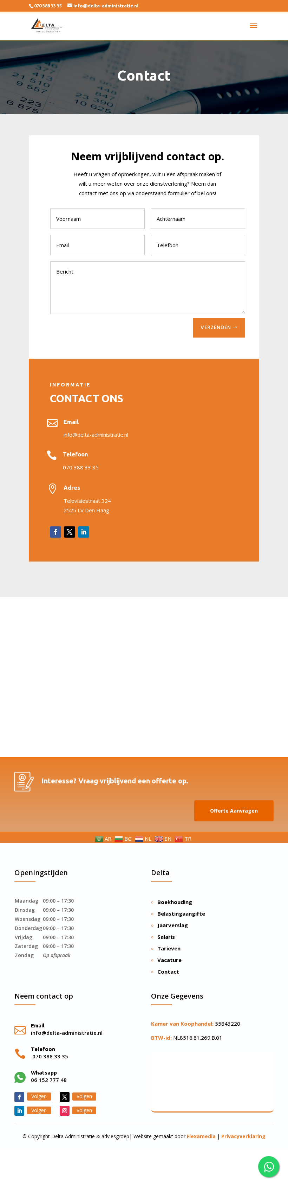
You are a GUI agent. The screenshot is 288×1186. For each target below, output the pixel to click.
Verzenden (216, 327)
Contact (168, 971)
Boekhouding (174, 901)
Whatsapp (44, 1073)
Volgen (39, 1096)
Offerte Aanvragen (234, 810)
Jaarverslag (172, 925)
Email (71, 422)
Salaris (166, 936)
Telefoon (75, 454)
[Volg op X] (69, 532)
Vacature (169, 959)
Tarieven (169, 948)
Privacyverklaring (243, 1136)
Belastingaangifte (181, 913)
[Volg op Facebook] (55, 532)
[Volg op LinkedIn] (83, 532)
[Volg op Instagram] (65, 1111)
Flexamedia (201, 1136)
